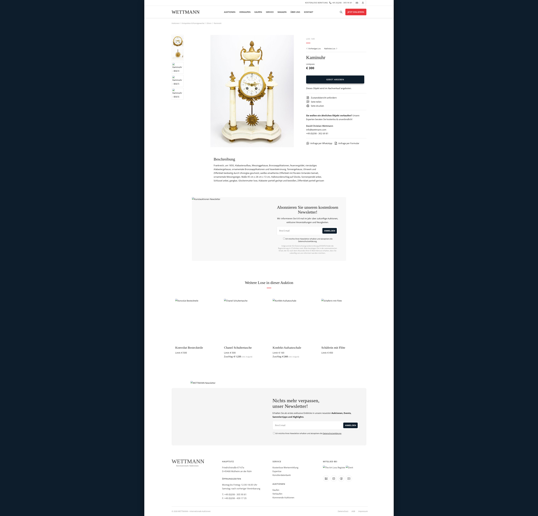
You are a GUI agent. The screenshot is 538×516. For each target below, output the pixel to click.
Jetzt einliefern (356, 12)
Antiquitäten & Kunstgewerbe (193, 23)
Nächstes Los (330, 48)
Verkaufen (245, 12)
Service (270, 12)
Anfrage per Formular (348, 143)
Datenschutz (343, 511)
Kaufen (258, 12)
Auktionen (229, 12)
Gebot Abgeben (335, 79)
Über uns (295, 12)
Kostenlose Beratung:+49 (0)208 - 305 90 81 (328, 3)
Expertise (277, 471)
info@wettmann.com (316, 129)
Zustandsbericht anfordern (323, 97)
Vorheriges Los (314, 48)
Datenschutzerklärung (307, 241)
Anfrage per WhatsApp (321, 143)
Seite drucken (317, 105)
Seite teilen (315, 101)
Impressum (363, 511)
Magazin (282, 12)
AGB (353, 511)
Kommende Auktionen (283, 497)
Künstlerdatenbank (282, 475)
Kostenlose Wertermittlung (285, 467)
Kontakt (308, 12)
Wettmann (186, 12)
